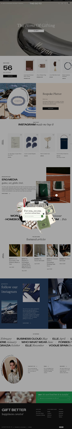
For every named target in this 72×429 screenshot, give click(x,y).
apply (40, 220)
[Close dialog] (56, 195)
